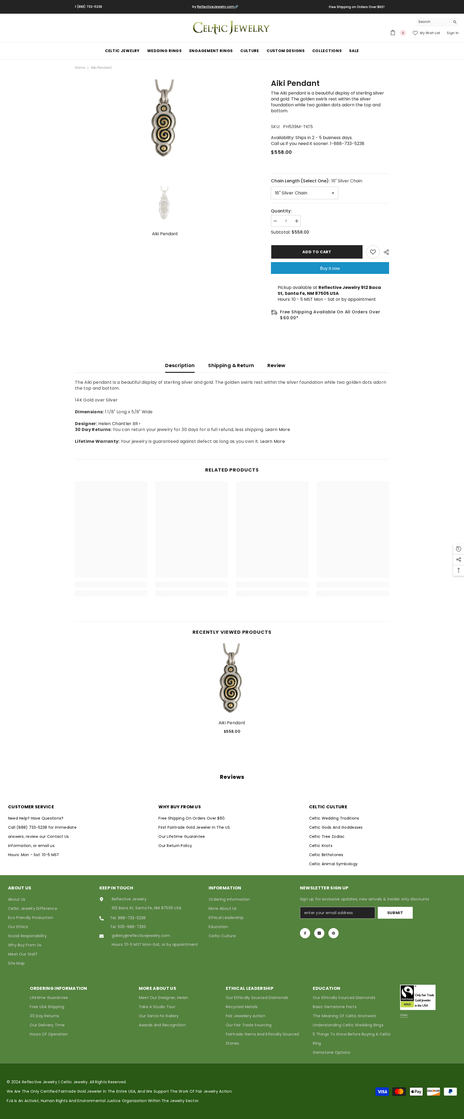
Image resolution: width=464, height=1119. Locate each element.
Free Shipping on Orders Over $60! (357, 7)
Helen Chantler (114, 424)
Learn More (277, 429)
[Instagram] (319, 933)
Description (180, 365)
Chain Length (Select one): (316, 181)
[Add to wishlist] (373, 252)
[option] (165, 119)
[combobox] (433, 22)
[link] (111, 585)
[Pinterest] (333, 933)
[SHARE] (384, 252)
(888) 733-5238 (32, 827)
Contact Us (58, 836)
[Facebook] (305, 933)
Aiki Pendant (232, 723)
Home (80, 67)
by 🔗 (215, 6)
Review (276, 365)
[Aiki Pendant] (232, 679)
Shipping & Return (231, 365)
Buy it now (330, 268)
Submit (395, 912)
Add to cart (316, 252)
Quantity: (281, 211)
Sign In (453, 33)
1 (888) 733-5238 (88, 6)
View (404, 1015)
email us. (46, 845)
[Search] (437, 22)
